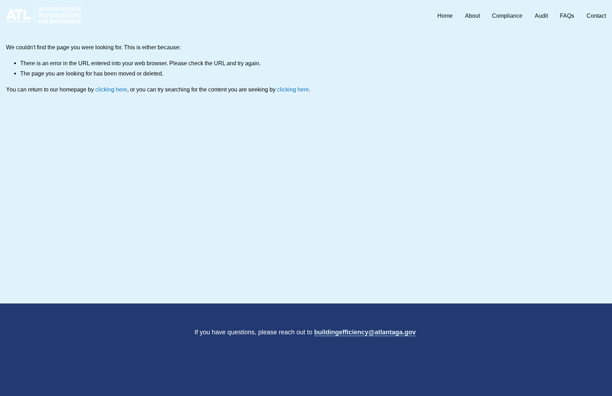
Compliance (507, 15)
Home (445, 15)
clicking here (111, 89)
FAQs (567, 15)
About (472, 15)
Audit (541, 15)
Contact (596, 15)
